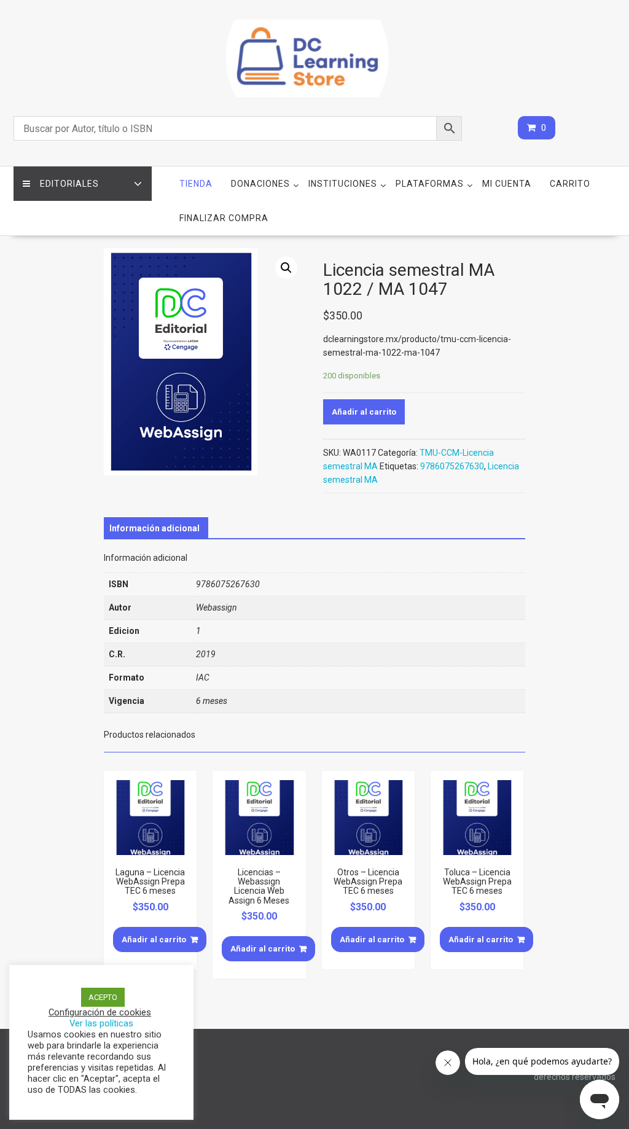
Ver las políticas (101, 1023)
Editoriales (69, 184)
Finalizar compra (223, 218)
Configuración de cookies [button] (100, 1012)
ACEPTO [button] (102, 997)
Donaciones (260, 184)
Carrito (570, 184)
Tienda (196, 184)
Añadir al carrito (364, 411)
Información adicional (154, 528)
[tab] (154, 528)
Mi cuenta (506, 184)
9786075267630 (452, 466)
